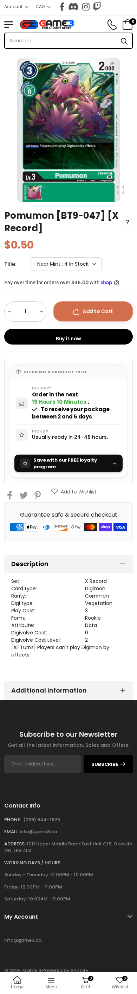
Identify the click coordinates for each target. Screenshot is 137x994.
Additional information (49, 690)
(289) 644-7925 (41, 819)
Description (29, 563)
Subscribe (104, 764)
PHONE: (12, 819)
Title (10, 264)
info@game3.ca (38, 831)
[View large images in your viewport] (120, 190)
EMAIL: (11, 831)
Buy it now (68, 338)
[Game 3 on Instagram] (86, 6)
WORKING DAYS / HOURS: (32, 862)
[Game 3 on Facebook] (62, 6)
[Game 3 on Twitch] (97, 6)
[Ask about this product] (127, 222)
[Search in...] (124, 40)
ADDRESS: (15, 843)
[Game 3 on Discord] (73, 6)
